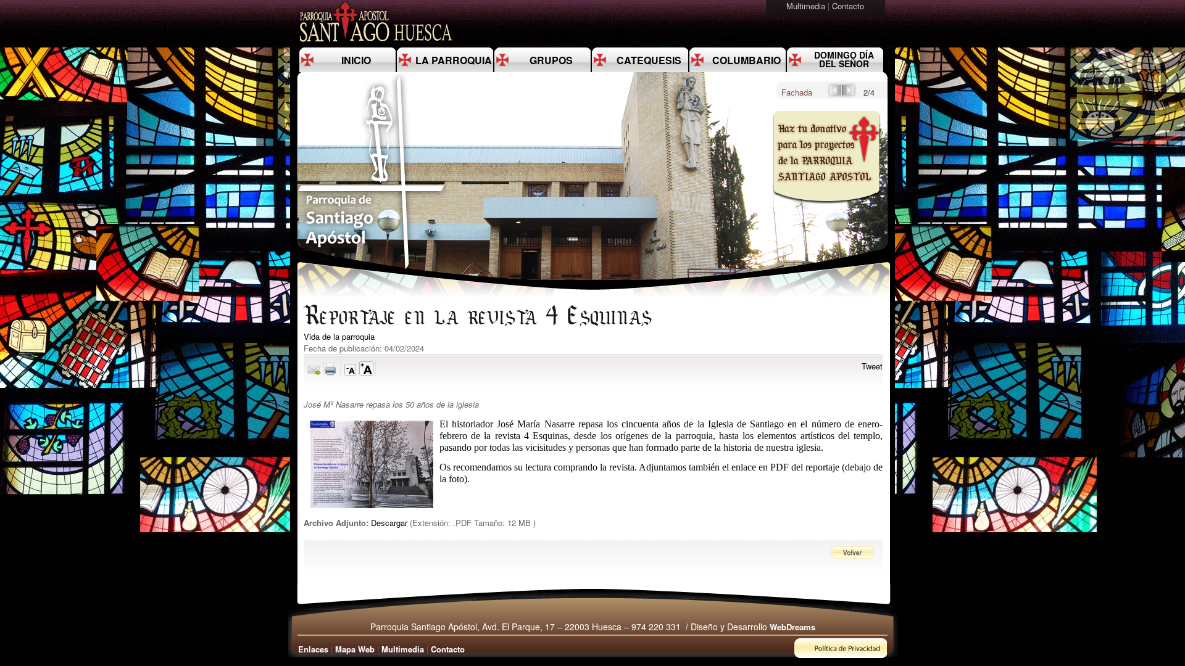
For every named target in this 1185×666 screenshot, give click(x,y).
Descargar (389, 522)
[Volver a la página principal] (371, 268)
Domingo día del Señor (844, 59)
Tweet (872, 366)
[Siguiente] (849, 94)
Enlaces (313, 649)
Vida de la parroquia (339, 336)
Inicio (356, 60)
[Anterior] (834, 94)
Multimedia (807, 6)
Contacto (849, 6)
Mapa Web (355, 649)
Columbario (746, 60)
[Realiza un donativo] (825, 212)
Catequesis (649, 60)
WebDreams (792, 627)
